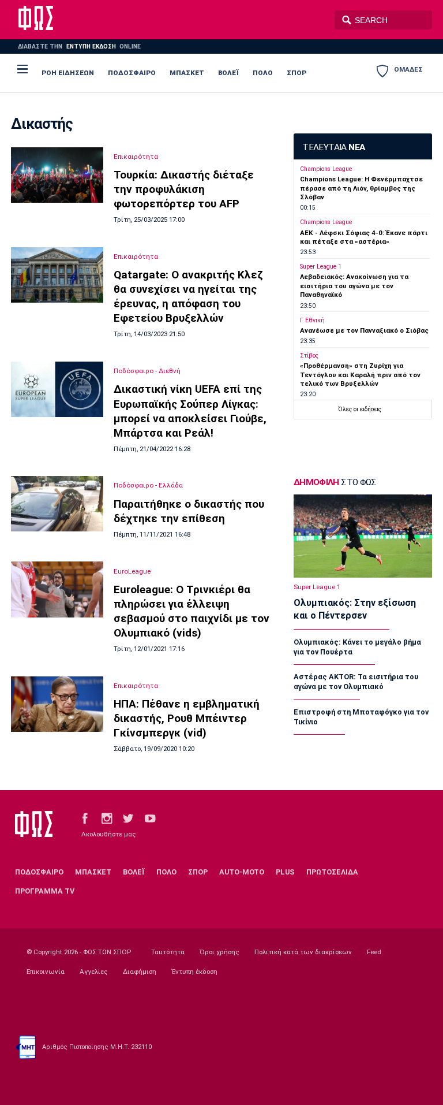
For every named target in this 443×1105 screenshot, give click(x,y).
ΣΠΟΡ (296, 73)
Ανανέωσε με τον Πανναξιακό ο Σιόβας (364, 330)
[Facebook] (85, 818)
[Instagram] (107, 818)
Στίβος (309, 355)
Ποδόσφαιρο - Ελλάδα (148, 485)
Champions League (326, 169)
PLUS (285, 872)
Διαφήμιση (139, 972)
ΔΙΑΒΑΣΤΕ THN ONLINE (79, 46)
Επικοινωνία (46, 972)
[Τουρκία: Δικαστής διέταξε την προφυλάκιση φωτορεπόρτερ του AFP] (57, 175)
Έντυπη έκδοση (194, 972)
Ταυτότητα (168, 952)
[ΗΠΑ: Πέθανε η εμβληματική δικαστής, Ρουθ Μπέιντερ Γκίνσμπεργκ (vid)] (57, 704)
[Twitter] (128, 818)
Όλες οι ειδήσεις (359, 409)
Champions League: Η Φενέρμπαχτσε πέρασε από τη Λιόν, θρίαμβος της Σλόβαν (361, 188)
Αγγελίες (94, 972)
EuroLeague (132, 571)
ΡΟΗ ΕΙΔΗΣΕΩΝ (68, 73)
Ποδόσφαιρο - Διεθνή (147, 371)
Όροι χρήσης (219, 952)
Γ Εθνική (312, 320)
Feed (374, 952)
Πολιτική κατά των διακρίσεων (303, 952)
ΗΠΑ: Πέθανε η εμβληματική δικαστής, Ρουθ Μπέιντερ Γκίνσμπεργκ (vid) (187, 718)
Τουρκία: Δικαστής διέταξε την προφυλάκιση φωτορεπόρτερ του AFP (184, 189)
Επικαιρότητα (136, 156)
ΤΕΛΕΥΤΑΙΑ (333, 147)
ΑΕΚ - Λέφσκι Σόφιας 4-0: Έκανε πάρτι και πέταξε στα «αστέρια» (363, 237)
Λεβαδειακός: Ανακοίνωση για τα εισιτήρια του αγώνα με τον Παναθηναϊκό (354, 286)
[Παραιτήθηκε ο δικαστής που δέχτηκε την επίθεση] (57, 503)
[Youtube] (150, 818)
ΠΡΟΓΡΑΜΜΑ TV (44, 891)
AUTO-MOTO (241, 872)
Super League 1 (320, 266)
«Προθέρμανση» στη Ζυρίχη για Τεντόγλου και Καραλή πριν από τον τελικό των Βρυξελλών (360, 375)
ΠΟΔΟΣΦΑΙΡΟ (132, 73)
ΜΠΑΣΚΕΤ (187, 73)
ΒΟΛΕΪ (228, 73)
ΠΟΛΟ (263, 73)
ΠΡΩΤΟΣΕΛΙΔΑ (332, 872)
